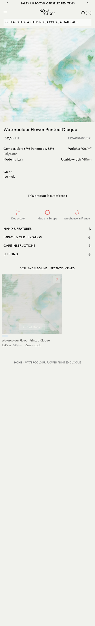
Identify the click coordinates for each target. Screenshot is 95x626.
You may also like (33, 268)
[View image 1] (46, 118)
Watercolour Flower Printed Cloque (53, 362)
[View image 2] (48, 118)
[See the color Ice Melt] (5, 336)
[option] (47, 75)
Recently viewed (62, 268)
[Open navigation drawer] (5, 12)
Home (18, 362)
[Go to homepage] (47, 12)
